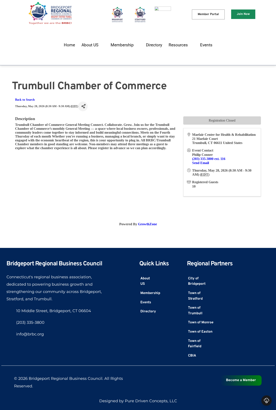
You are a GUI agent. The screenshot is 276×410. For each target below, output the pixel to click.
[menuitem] (69, 45)
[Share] (83, 106)
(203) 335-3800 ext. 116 (208, 159)
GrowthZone (147, 224)
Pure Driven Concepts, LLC (151, 401)
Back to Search (25, 99)
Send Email (200, 163)
